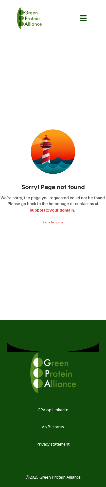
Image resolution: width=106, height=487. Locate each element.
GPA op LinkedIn (53, 410)
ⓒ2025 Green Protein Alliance (53, 477)
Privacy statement (53, 444)
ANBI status (53, 427)
